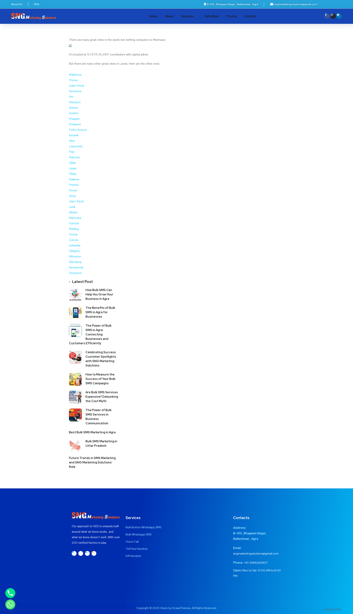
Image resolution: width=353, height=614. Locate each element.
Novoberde (76, 267)
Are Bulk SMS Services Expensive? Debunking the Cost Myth (101, 396)
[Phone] (10, 593)
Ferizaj (73, 234)
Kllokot (73, 212)
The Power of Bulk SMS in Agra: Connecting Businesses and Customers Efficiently (90, 334)
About (169, 16)
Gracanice (75, 273)
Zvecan (73, 240)
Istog (72, 196)
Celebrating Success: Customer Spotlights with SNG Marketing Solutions (100, 358)
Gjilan (72, 163)
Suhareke (75, 245)
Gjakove (74, 179)
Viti (71, 97)
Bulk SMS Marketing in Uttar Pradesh (101, 443)
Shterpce (75, 102)
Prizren (73, 80)
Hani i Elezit (76, 201)
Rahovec (74, 157)
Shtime (73, 108)
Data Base (211, 16)
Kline (72, 141)
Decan (73, 190)
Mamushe (75, 218)
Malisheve (75, 75)
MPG (345, 609)
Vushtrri (74, 113)
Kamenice (75, 91)
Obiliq (72, 174)
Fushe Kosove (78, 130)
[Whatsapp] (10, 604)
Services (187, 16)
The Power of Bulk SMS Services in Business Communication (98, 416)
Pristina (74, 185)
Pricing (232, 16)
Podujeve (75, 124)
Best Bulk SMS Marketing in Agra (92, 432)
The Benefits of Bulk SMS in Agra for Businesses (100, 312)
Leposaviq (75, 146)
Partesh (74, 223)
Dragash (74, 119)
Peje (72, 152)
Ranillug (74, 229)
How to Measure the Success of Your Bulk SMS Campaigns (100, 379)
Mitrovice (75, 256)
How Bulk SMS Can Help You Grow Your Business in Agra (99, 294)
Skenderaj (75, 262)
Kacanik (74, 135)
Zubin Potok (76, 86)
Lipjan (72, 168)
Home (153, 16)
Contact (250, 16)
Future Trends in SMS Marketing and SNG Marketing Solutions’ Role (92, 462)
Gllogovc (74, 251)
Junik (72, 207)
